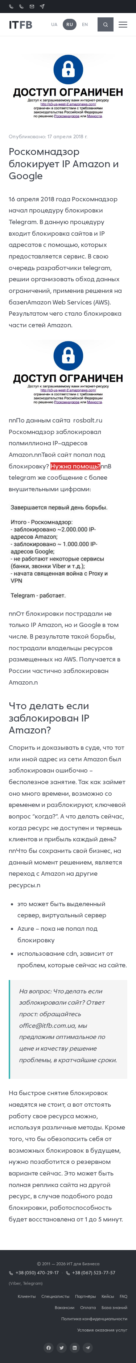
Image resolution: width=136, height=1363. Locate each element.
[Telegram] (88, 1348)
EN (85, 24)
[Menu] (123, 25)
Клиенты (27, 1296)
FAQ (123, 1296)
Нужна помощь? (75, 466)
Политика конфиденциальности (94, 1318)
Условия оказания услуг (102, 1330)
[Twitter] (62, 1348)
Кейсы (108, 1296)
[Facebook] (49, 1348)
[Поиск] (106, 24)
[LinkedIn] (75, 1348)
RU (69, 24)
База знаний (114, 1307)
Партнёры (85, 1296)
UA (54, 24)
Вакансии (64, 1307)
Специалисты (55, 1296)
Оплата (88, 1307)
